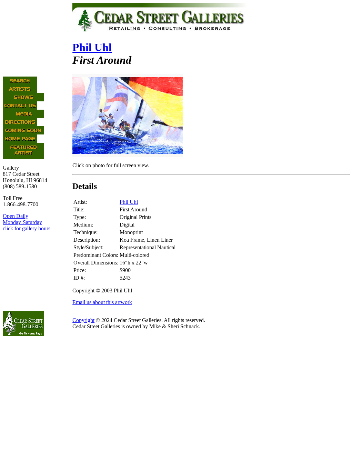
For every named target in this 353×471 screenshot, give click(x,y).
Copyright (83, 320)
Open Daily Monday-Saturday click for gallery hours (26, 222)
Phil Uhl (92, 47)
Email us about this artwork (102, 302)
